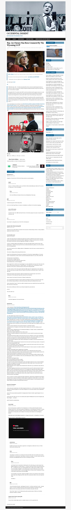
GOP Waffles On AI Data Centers (52, 162)
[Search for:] (55, 228)
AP (7, 84)
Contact (8, 39)
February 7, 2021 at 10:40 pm (14, 192)
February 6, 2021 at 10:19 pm (11, 175)
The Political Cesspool (50, 202)
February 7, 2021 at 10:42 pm (12, 297)
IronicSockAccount (11, 235)
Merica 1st (48, 197)
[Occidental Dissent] (35, 30)
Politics (37, 47)
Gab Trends (48, 194)
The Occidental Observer (50, 201)
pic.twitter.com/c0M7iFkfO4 (33, 77)
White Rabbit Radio (49, 206)
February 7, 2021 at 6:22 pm (13, 443)
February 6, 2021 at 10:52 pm (11, 200)
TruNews (47, 204)
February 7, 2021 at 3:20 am (10, 219)
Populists (40, 47)
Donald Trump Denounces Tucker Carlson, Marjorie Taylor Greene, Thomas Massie (54, 79)
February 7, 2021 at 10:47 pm (15, 462)
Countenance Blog (49, 191)
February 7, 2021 (27, 79)
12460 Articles (22, 159)
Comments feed (49, 221)
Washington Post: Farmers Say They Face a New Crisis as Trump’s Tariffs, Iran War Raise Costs (54, 89)
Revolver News (48, 199)
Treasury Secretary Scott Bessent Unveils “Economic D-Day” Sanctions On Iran (53, 146)
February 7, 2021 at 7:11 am (10, 227)
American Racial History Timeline (43, 39)
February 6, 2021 (11, 47)
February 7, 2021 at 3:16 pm (12, 405)
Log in (47, 218)
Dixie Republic (48, 192)
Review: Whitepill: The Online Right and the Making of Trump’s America (54, 76)
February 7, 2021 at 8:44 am (10, 236)
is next (14, 82)
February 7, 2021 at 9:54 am (10, 304)
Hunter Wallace (17, 47)
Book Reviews (21, 39)
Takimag (47, 200)
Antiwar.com (48, 190)
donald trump (33, 47)
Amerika (47, 189)
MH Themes (21, 507)
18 (7, 48)
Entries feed (48, 220)
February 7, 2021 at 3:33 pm (12, 497)
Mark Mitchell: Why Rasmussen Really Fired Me (54, 155)
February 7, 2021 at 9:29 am (12, 210)
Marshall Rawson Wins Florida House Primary (54, 160)
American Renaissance (50, 187)
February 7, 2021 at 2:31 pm (12, 183)
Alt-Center (24, 47)
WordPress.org (48, 223)
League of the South (50, 196)
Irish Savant (48, 195)
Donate (14, 39)
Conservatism (28, 47)
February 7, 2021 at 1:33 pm (10, 385)
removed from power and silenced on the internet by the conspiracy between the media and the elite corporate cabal (25, 108)
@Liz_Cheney (10, 74)
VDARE (47, 205)
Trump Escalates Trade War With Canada (53, 144)
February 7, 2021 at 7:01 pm (13, 452)
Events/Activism (29, 39)
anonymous (9, 303)
